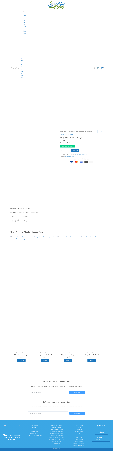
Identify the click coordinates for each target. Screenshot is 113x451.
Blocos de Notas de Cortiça (56, 437)
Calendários (56, 443)
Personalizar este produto (67, 146)
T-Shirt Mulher (79, 439)
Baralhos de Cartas (78, 443)
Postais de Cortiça (56, 425)
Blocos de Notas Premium (56, 439)
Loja (48, 68)
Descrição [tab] (13, 208)
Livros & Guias (79, 425)
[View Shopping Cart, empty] (102, 68)
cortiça (67, 156)
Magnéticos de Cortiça (73, 131)
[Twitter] (13, 68)
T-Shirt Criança (79, 437)
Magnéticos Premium (57, 435)
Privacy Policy (34, 433)
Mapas (79, 427)
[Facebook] (11, 68)
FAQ (34, 429)
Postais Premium (56, 427)
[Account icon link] (98, 68)
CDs (79, 433)
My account (34, 425)
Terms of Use (34, 431)
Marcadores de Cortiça (56, 429)
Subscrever (77, 392)
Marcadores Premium (56, 431)
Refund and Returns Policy (34, 435)
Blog (54, 68)
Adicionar (75, 150)
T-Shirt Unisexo (78, 441)
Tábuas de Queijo (56, 441)
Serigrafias (79, 429)
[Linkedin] (18, 68)
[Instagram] (16, 68)
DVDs (78, 435)
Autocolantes (79, 431)
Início (61, 131)
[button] (95, 68)
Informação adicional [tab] (24, 208)
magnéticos (72, 156)
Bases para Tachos (78, 445)
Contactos (62, 68)
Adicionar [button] (21, 360)
